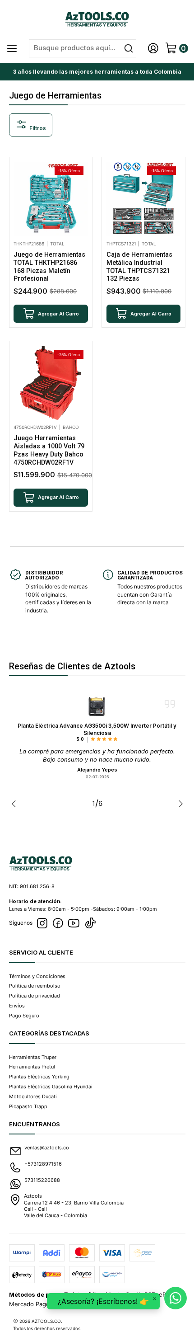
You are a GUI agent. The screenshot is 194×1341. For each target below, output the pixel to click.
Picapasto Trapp (28, 1106)
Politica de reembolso (34, 986)
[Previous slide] (16, 803)
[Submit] (128, 48)
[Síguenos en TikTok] (90, 923)
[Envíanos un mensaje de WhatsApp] (175, 1298)
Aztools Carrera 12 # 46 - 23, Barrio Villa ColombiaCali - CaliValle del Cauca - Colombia (74, 1206)
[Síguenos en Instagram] (42, 923)
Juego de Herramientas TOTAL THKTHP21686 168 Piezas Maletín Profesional (49, 266)
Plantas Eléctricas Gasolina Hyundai (50, 1086)
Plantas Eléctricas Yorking (39, 1076)
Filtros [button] (37, 128)
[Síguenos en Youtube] (73, 923)
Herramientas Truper (32, 1057)
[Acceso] (153, 48)
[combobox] (82, 48)
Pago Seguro (24, 1015)
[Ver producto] (97, 706)
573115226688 (42, 1180)
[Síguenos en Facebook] (57, 923)
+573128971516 (43, 1164)
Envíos (17, 1005)
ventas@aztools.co (46, 1147)
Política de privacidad (34, 996)
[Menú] (12, 48)
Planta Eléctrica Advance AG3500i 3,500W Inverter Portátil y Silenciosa (97, 729)
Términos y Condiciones (37, 976)
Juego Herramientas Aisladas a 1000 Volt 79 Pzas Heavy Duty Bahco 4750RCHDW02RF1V (49, 450)
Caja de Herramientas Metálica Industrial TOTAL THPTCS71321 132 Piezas (139, 266)
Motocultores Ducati (33, 1096)
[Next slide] (178, 803)
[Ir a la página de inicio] (97, 19)
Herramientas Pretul (32, 1066)
